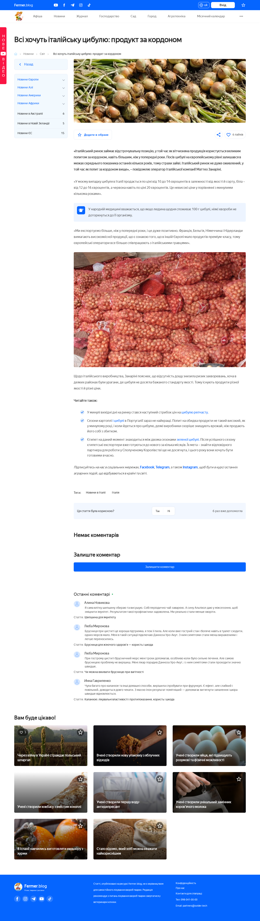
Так (158, 511)
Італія (115, 492)
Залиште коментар (97, 554)
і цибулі (119, 421)
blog (23, 5)
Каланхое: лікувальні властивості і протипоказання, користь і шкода (129, 699)
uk (205, 5)
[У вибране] (80, 732)
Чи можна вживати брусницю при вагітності (114, 672)
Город (152, 16)
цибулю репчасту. (195, 412)
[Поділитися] (219, 135)
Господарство (109, 16)
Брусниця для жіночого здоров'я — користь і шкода (118, 645)
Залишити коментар (159, 567)
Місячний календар (211, 16)
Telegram (162, 467)
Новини (59, 16)
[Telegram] (72, 5)
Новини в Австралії (40, 113)
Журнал (82, 16)
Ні (169, 511)
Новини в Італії (95, 492)
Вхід (223, 5)
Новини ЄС (40, 133)
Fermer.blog (19, 16)
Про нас (180, 888)
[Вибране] (243, 5)
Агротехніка (176, 16)
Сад (133, 16)
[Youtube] (56, 5)
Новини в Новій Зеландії (40, 123)
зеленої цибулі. (188, 440)
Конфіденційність (186, 883)
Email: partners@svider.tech (191, 905)
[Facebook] (64, 5)
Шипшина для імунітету (100, 617)
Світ (42, 54)
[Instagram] (80, 5)
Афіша (37, 16)
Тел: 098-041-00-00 (186, 899)
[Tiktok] (89, 5)
